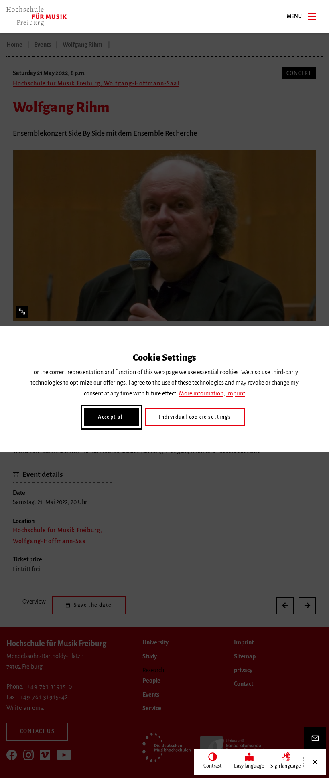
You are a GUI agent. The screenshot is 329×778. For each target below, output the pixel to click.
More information (201, 393)
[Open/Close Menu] (315, 762)
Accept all (111, 417)
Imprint (235, 393)
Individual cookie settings (195, 417)
